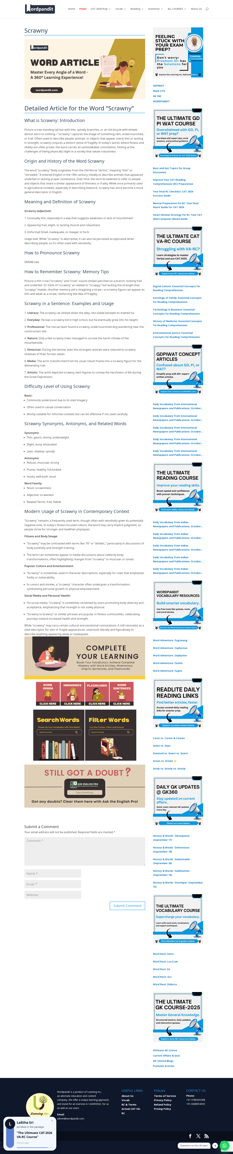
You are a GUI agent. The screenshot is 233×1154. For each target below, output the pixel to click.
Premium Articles (163, 1066)
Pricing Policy (162, 1108)
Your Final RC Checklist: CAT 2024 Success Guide (173, 193)
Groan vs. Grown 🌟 (165, 761)
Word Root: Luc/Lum (165, 961)
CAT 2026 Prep (99, 9)
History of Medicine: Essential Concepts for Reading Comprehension (177, 323)
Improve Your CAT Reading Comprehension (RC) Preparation (173, 181)
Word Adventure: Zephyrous (170, 648)
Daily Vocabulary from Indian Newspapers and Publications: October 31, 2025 (177, 524)
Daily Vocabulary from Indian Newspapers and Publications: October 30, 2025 (177, 536)
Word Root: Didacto (165, 984)
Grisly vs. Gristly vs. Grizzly (169, 768)
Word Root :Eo (161, 969)
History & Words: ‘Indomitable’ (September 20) (171, 861)
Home (71, 9)
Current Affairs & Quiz (166, 1055)
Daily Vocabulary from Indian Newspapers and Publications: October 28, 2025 (177, 548)
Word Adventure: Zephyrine (170, 655)
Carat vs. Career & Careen (169, 738)
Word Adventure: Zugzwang (170, 640)
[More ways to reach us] (215, 1146)
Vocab (119, 9)
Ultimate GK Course (165, 1050)
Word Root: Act (162, 976)
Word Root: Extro (163, 953)
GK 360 (157, 96)
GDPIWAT (158, 85)
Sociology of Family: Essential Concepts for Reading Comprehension (177, 300)
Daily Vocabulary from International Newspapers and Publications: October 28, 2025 (177, 430)
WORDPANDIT (161, 101)
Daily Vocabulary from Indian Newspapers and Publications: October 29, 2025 (177, 571)
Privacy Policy (163, 1100)
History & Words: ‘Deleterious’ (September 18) (171, 849)
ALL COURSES (175, 9)
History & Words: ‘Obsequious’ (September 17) (171, 837)
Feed (83, 9)
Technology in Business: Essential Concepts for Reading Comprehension (176, 311)
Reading (135, 9)
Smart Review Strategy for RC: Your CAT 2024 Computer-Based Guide (177, 216)
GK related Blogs (163, 1060)
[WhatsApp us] (225, 1146)
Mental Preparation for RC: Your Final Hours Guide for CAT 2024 (175, 205)
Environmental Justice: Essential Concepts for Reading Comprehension (176, 335)
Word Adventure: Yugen (167, 670)
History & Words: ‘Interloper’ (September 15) (178, 884)
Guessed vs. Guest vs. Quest (170, 753)
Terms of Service (165, 1096)
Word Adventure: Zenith (168, 663)
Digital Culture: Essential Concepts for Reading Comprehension (176, 288)
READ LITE (159, 91)
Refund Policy (162, 1104)
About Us (196, 9)
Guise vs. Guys (162, 745)
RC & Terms (129, 1104)
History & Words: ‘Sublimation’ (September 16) (171, 873)
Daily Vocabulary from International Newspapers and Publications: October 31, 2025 (177, 406)
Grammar (154, 9)
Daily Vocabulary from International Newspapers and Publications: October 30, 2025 (177, 418)
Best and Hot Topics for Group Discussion (171, 170)
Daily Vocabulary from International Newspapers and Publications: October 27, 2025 (177, 441)
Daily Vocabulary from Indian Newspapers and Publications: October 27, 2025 (177, 559)
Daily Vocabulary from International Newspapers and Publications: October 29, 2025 (177, 453)
